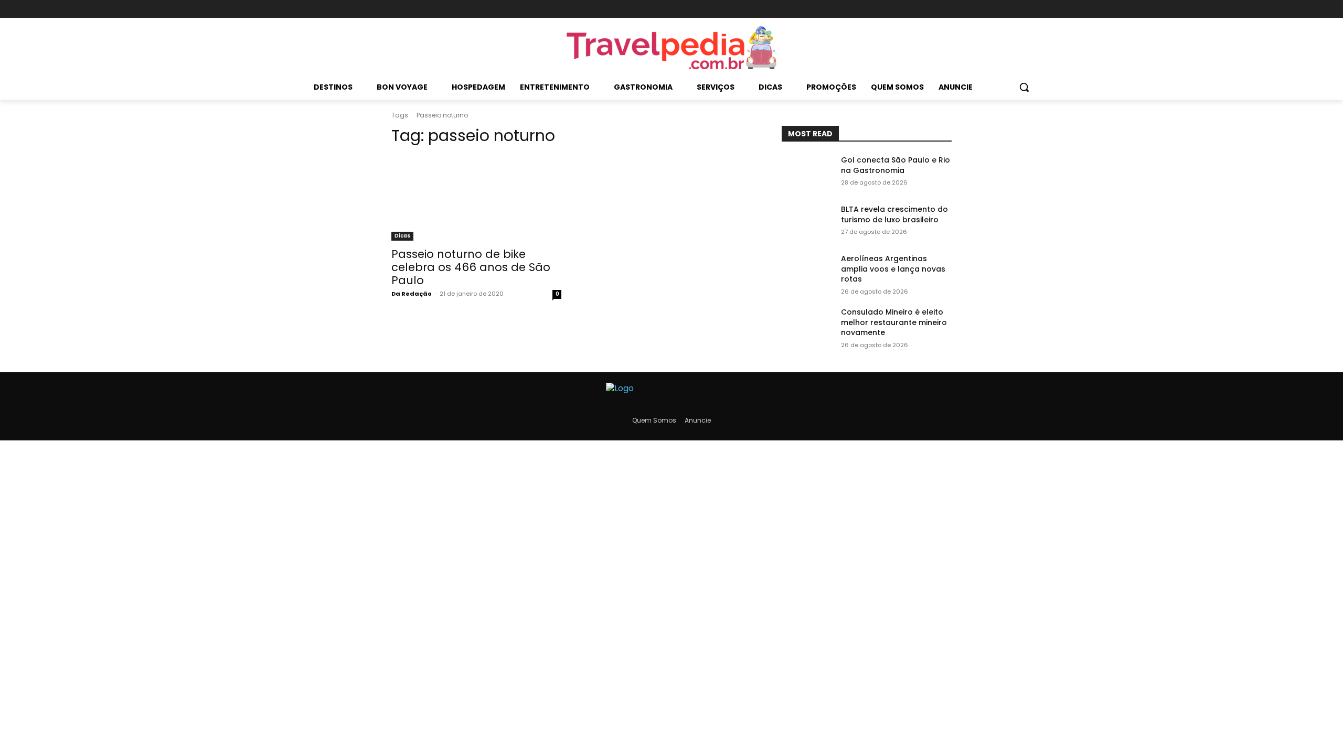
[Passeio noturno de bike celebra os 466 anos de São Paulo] (476, 198)
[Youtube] (944, 9)
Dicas (402, 236)
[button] (1024, 87)
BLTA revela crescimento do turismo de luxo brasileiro (894, 214)
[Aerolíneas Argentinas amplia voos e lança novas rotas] (807, 271)
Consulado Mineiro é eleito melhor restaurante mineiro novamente (894, 322)
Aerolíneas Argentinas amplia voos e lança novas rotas (893, 268)
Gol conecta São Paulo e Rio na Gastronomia (895, 165)
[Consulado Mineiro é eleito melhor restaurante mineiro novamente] (807, 325)
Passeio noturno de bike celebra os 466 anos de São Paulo (470, 267)
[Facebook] (909, 9)
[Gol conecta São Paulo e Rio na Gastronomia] (807, 173)
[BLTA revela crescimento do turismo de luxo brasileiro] (807, 222)
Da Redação (411, 293)
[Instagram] (926, 9)
